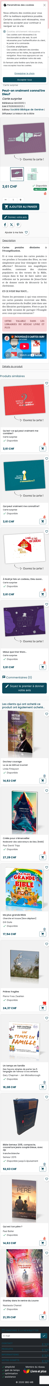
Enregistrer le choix (25, 73)
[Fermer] (44, 5)
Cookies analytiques (17, 46)
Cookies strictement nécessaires (23, 31)
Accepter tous (24, 79)
